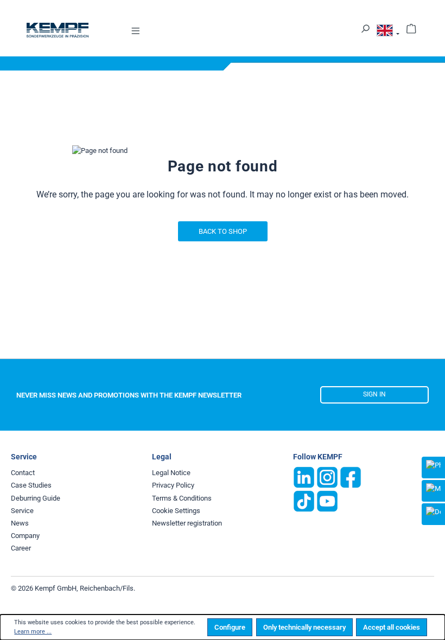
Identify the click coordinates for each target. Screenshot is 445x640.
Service (22, 511)
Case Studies (31, 485)
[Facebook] (350, 477)
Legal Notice (171, 473)
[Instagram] (327, 477)
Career (21, 548)
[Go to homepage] (57, 30)
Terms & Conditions (182, 498)
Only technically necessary (304, 627)
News (20, 523)
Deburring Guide (35, 498)
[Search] (365, 28)
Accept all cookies (391, 627)
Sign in (374, 394)
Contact (23, 473)
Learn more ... (33, 631)
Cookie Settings (176, 511)
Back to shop (223, 231)
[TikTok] (304, 501)
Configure (229, 627)
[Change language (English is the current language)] (388, 32)
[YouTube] (327, 501)
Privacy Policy (173, 485)
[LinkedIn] (304, 477)
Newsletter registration (187, 523)
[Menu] (136, 30)
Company (25, 536)
